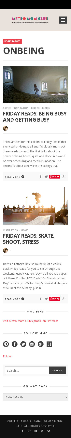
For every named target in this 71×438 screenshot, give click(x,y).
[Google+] (21, 4)
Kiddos (35, 107)
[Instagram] (28, 4)
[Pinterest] (35, 4)
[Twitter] (42, 4)
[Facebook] (15, 4)
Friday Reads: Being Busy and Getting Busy (34, 116)
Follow (7, 356)
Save (56, 176)
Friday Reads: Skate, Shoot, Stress (28, 238)
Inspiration (21, 107)
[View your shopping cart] (49, 4)
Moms (46, 107)
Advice (7, 107)
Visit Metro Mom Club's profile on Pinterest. (31, 321)
